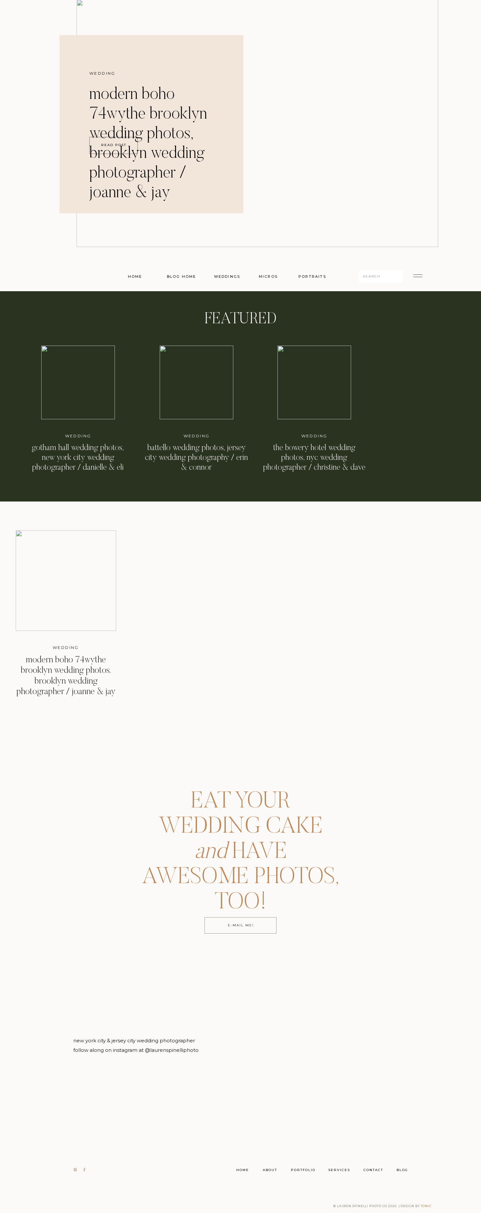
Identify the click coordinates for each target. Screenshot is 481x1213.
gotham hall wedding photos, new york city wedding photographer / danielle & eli (78, 458)
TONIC (426, 1206)
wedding (102, 73)
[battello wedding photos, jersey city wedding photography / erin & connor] (196, 382)
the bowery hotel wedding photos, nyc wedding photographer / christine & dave (314, 458)
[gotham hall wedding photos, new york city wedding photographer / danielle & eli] (78, 382)
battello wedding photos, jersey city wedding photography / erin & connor (196, 458)
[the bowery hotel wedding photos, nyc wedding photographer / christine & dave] (314, 382)
